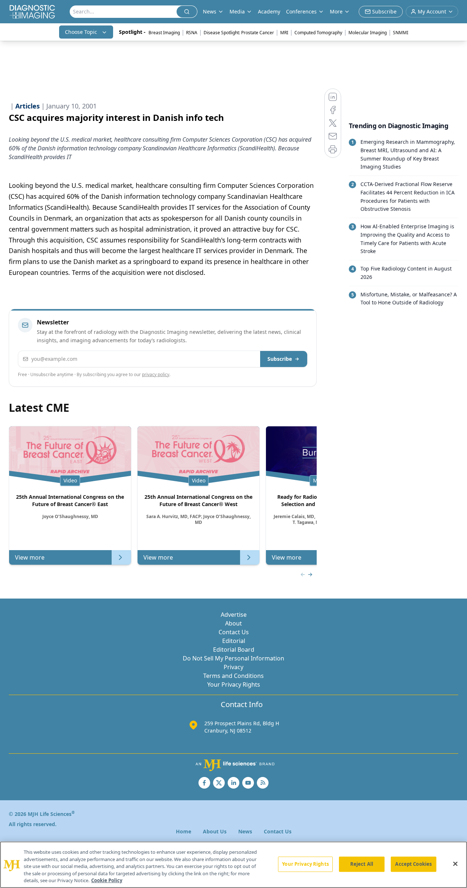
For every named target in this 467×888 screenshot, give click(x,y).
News (245, 831)
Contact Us (234, 632)
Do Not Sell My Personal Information (233, 658)
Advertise (234, 615)
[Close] (455, 864)
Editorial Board (233, 650)
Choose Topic (81, 31)
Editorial (233, 641)
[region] (233, 864)
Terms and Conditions (233, 676)
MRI (284, 32)
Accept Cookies (413, 864)
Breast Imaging (164, 32)
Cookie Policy (106, 880)
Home (183, 831)
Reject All (361, 864)
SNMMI (400, 32)
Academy (269, 11)
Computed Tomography (318, 32)
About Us (215, 831)
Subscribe (279, 358)
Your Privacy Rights (233, 684)
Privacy (233, 667)
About (233, 623)
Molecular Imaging (367, 32)
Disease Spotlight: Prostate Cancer (239, 32)
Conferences (301, 11)
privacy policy (155, 374)
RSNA (191, 32)
